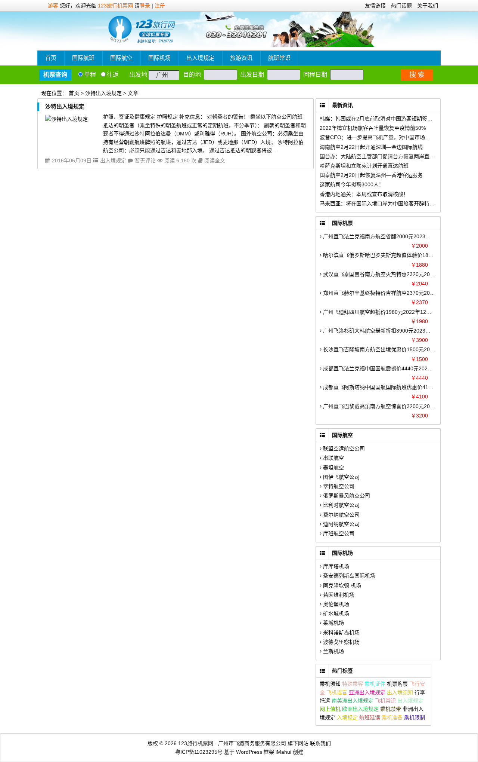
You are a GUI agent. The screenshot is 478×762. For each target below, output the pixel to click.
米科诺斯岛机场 (341, 633)
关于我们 (427, 6)
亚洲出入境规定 (367, 692)
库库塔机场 (335, 566)
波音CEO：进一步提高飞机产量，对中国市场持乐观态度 (385, 137)
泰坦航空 (333, 468)
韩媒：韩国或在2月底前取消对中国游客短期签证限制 (381, 119)
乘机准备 (392, 717)
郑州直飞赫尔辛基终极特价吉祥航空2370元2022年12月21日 (392, 293)
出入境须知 (400, 692)
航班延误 (369, 717)
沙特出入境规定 (64, 106)
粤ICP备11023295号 (199, 752)
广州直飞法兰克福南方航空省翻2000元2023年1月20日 (386, 236)
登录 (145, 6)
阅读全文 (214, 160)
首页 (50, 58)
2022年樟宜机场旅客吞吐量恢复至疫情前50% (373, 128)
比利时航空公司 (341, 505)
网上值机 (330, 709)
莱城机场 (333, 623)
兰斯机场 (333, 651)
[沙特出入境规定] (66, 119)
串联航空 (333, 458)
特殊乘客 (352, 684)
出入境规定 (200, 58)
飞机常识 (385, 701)
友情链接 (375, 6)
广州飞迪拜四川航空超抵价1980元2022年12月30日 (382, 312)
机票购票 (397, 684)
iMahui (283, 752)
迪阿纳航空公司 (341, 524)
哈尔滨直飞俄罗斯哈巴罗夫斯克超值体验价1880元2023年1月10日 (399, 255)
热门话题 (401, 6)
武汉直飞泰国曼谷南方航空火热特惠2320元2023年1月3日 (389, 274)
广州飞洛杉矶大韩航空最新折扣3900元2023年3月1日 (384, 331)
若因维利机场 (338, 595)
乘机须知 (330, 684)
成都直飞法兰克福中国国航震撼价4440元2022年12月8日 (388, 368)
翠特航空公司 (338, 486)
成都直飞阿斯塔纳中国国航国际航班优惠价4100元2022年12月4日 (399, 387)
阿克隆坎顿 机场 (341, 585)
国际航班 (83, 58)
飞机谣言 (336, 692)
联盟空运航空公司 (343, 449)
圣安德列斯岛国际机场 (348, 576)
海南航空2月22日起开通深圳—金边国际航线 (371, 147)
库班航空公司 (338, 533)
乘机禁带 (390, 709)
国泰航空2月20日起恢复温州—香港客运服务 (371, 175)
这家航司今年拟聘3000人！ (352, 184)
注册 (160, 6)
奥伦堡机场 (335, 604)
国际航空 (121, 58)
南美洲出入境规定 (352, 701)
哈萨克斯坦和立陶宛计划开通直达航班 (364, 166)
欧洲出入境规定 (360, 709)
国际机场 (159, 58)
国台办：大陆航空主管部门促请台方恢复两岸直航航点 (382, 156)
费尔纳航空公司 (341, 515)
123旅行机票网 (115, 6)
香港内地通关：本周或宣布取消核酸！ (364, 194)
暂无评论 (145, 160)
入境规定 (347, 717)
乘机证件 (374, 684)
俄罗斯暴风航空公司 (346, 496)
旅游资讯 (241, 58)
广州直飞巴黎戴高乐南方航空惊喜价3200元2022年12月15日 (392, 406)
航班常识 (279, 58)
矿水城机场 (335, 613)
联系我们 (320, 743)
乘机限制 (414, 717)
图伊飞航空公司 (341, 477)
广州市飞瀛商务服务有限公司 (252, 743)
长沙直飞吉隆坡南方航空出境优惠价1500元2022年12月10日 (392, 349)
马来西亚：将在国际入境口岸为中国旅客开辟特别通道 (382, 203)
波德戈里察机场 (341, 642)
